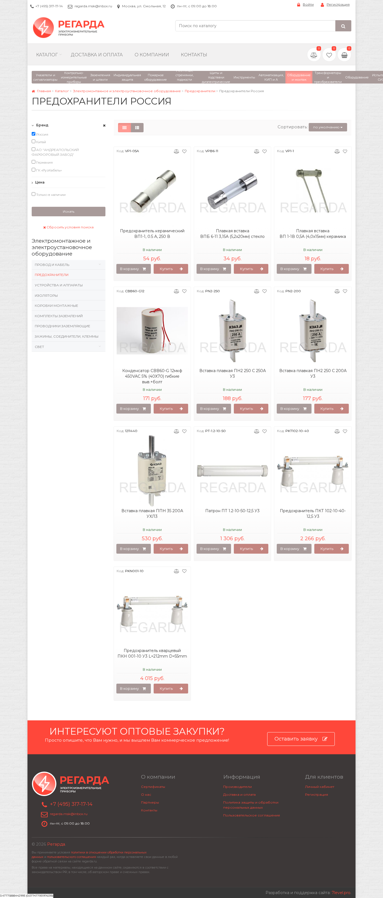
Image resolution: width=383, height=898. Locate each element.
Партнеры (150, 802)
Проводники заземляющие (62, 326)
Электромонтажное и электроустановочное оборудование (127, 91)
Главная (43, 91)
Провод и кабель (52, 265)
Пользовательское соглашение (251, 815)
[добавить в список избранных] (184, 151)
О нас (146, 794)
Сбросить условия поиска (70, 227)
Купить (166, 268)
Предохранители (200, 91)
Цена (39, 182)
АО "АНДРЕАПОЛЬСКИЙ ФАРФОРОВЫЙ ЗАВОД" (55, 152)
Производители (237, 787)
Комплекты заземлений (59, 316)
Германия (44, 162)
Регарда (56, 844)
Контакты (194, 54)
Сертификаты (153, 787)
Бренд (42, 125)
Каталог (47, 54)
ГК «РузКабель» (48, 170)
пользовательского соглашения (71, 857)
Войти (308, 4)
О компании (152, 54)
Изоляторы (46, 295)
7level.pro (341, 892)
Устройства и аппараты (59, 285)
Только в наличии (50, 194)
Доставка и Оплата (97, 54)
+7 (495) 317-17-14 (49, 6)
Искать (68, 211)
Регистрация (338, 4)
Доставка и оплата (239, 794)
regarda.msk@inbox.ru (93, 6)
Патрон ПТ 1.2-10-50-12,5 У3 (232, 510)
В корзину (129, 268)
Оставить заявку (296, 739)
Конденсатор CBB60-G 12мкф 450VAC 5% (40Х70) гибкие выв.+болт (152, 376)
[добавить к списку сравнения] (176, 151)
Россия (41, 134)
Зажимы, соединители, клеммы (66, 336)
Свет (39, 347)
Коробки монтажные (56, 305)
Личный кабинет (319, 787)
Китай (40, 142)
